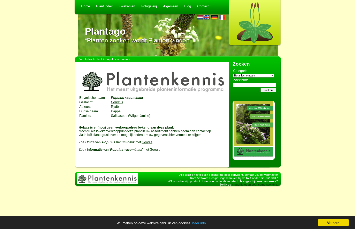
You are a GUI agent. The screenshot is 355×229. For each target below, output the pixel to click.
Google (147, 142)
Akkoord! (333, 222)
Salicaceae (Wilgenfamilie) (130, 115)
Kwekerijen (127, 6)
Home (85, 6)
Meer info (198, 222)
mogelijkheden (241, 184)
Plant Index (104, 6)
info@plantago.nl (96, 135)
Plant (99, 59)
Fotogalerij (149, 6)
